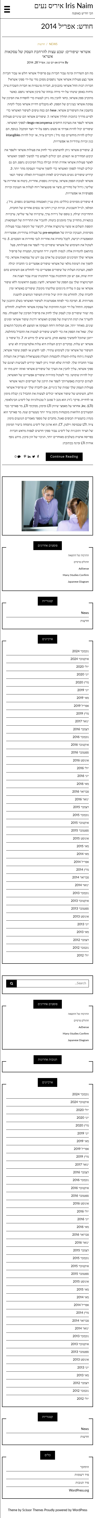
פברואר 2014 (80, 877)
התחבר (84, 1467)
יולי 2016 (83, 768)
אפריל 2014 (81, 862)
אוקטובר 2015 (80, 822)
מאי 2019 (83, 698)
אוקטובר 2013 (80, 900)
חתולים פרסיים (81, 562)
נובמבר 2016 (81, 737)
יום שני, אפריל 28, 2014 (40, 62)
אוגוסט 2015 (81, 838)
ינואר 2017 (82, 721)
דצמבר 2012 (81, 940)
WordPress (79, 1510)
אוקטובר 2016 (80, 744)
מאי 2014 (83, 854)
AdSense (84, 568)
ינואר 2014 (82, 885)
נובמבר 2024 (80, 651)
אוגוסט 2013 (81, 916)
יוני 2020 (83, 674)
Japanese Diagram (78, 581)
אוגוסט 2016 (81, 760)
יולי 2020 (82, 666)
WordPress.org (79, 1490)
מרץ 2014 (82, 869)
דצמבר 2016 (81, 729)
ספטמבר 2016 (80, 752)
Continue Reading (64, 456)
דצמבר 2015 (81, 807)
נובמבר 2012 (81, 947)
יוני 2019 (83, 690)
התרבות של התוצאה (78, 555)
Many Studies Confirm (76, 575)
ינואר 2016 (82, 799)
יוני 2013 (83, 924)
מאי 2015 (83, 846)
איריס (61, 62)
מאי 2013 (83, 932)
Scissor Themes (32, 1510)
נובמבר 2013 (81, 893)
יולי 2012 (83, 955)
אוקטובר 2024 (79, 659)
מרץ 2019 (82, 713)
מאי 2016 (83, 784)
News (53, 44)
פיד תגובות (82, 1482)
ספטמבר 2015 (80, 830)
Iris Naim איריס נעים (63, 6)
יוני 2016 (83, 776)
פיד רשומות (82, 1474)
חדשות (41, 44)
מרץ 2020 (82, 682)
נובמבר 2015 (81, 815)
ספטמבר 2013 (80, 908)
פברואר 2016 (80, 791)
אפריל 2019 (81, 705)
